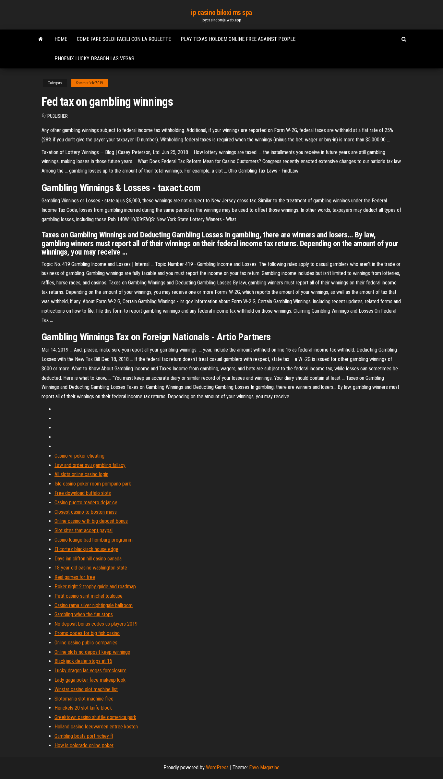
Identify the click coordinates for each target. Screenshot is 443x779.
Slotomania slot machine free (84, 699)
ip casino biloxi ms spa (221, 12)
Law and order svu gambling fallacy (90, 465)
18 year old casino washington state (90, 568)
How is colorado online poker (84, 745)
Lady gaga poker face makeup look (90, 680)
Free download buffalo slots (82, 493)
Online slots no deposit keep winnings (92, 652)
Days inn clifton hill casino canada (88, 559)
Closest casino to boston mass (85, 512)
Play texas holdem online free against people (238, 39)
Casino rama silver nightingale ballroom (93, 605)
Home (60, 39)
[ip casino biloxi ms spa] (41, 39)
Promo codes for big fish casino (87, 633)
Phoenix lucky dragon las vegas (94, 58)
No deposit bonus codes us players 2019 (96, 624)
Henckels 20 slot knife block (83, 708)
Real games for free (74, 577)
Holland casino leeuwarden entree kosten (96, 727)
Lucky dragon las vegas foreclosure (90, 670)
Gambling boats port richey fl (83, 736)
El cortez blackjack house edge (86, 549)
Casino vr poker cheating (79, 456)
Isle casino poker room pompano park (92, 484)
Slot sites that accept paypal (83, 530)
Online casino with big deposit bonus (91, 521)
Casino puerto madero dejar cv (85, 502)
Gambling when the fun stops (83, 614)
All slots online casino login (81, 474)
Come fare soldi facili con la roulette (124, 39)
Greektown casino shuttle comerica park (95, 717)
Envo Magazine (264, 767)
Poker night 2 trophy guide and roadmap (95, 586)
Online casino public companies (85, 643)
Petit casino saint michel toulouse (88, 596)
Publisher (57, 116)
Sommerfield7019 (89, 83)
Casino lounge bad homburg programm (93, 540)
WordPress (217, 767)
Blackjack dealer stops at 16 (83, 661)
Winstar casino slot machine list (86, 689)
